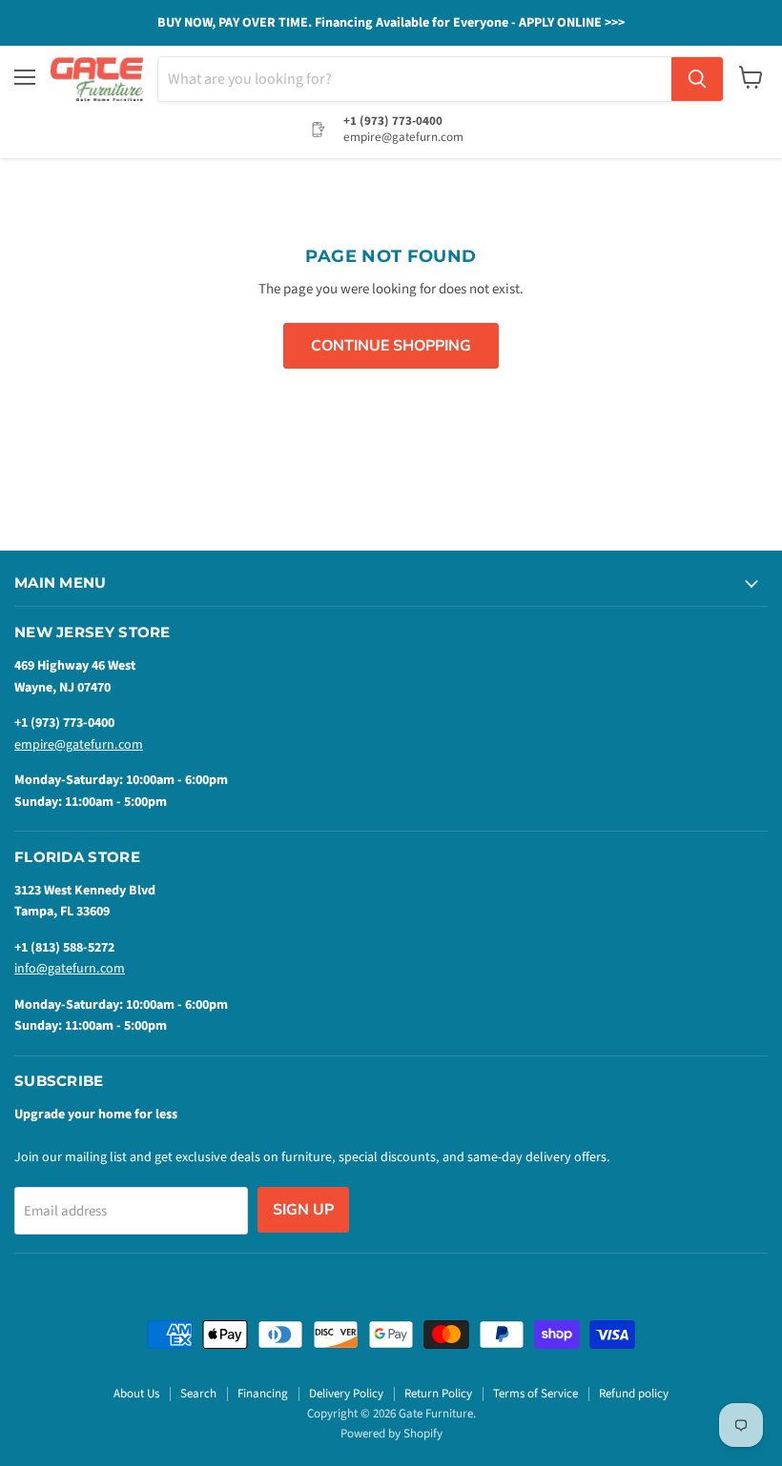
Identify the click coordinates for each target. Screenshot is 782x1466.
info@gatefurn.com (69, 968)
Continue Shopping (391, 345)
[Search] (697, 79)
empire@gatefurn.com (78, 744)
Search (198, 1393)
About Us (136, 1393)
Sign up (303, 1209)
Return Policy (438, 1393)
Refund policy (634, 1393)
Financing (262, 1393)
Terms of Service (535, 1393)
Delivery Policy (346, 1393)
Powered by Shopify (391, 1433)
